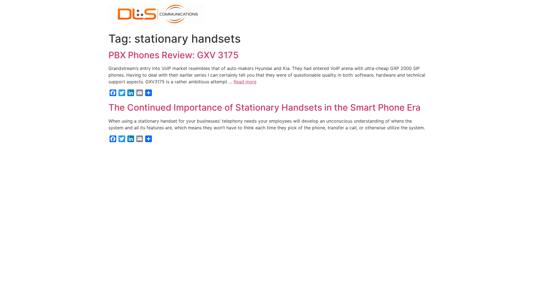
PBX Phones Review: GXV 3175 (173, 55)
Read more (245, 81)
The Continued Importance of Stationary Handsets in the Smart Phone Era (264, 107)
